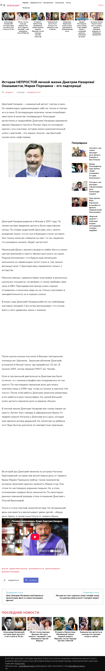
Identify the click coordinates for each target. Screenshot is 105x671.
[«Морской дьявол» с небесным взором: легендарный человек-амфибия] (80, 220)
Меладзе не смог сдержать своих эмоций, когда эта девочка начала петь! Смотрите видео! (77, 597)
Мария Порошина (11, 572)
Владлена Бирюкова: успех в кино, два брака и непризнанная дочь (67, 26)
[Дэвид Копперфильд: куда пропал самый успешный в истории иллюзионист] (80, 168)
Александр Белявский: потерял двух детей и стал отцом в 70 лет (8, 25)
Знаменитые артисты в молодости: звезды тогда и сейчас (52, 25)
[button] (4, 5)
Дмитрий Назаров (19, 569)
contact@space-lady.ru (27, 666)
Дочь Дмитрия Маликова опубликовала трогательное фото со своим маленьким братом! (24, 598)
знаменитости (37, 569)
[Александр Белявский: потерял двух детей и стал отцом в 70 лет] (8, 16)
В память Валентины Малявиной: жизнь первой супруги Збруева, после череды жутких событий (38, 29)
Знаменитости (33, 92)
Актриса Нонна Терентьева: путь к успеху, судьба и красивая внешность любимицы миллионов (96, 28)
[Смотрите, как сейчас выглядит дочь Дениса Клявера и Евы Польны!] (80, 152)
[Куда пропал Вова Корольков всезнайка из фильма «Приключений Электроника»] (80, 202)
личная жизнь (53, 569)
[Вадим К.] (3, 92)
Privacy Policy (20, 663)
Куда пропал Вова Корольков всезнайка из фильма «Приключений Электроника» (95, 205)
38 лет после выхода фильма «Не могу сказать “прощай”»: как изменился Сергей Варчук (23, 27)
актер (5, 569)
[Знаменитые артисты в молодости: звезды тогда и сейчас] (52, 16)
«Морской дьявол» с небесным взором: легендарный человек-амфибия (95, 223)
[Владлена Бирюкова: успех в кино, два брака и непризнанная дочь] (67, 16)
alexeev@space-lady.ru (76, 666)
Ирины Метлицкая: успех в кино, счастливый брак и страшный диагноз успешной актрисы (82, 29)
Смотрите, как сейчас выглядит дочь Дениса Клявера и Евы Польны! (95, 154)
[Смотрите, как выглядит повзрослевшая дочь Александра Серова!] (80, 186)
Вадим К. (9, 92)
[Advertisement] (52, 55)
